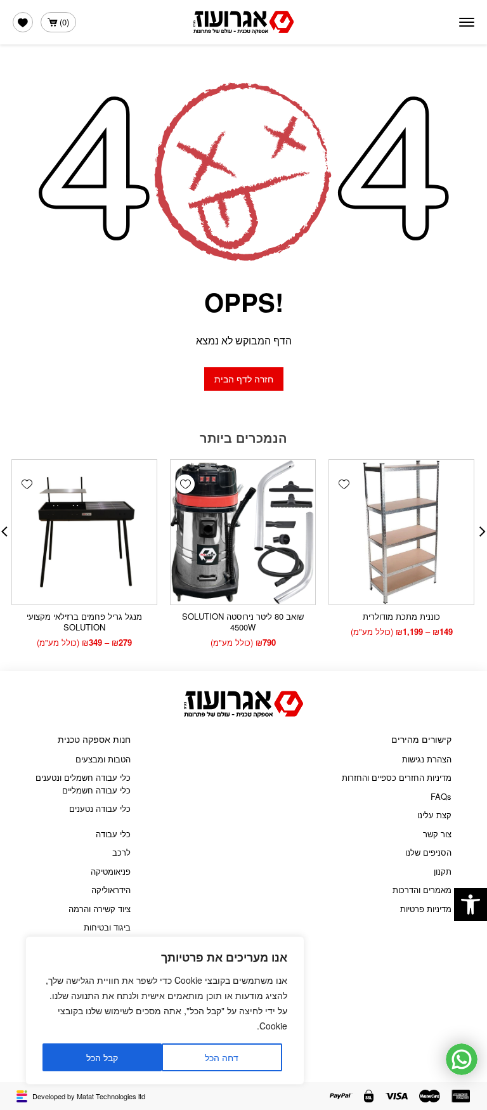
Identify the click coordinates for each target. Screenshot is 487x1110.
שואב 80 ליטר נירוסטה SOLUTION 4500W (243, 621)
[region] (164, 1010)
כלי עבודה (113, 834)
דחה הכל (221, 1057)
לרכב (121, 852)
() (64, 22)
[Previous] (482, 531)
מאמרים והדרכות (422, 890)
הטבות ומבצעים (103, 759)
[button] (470, 904)
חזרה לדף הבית (243, 378)
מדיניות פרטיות (425, 909)
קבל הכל (102, 1057)
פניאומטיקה (111, 871)
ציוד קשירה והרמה (99, 909)
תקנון (442, 871)
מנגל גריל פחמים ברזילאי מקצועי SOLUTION (84, 621)
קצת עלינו (434, 815)
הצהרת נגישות (426, 759)
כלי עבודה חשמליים (96, 790)
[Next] (4, 531)
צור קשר (437, 834)
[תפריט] (466, 22)
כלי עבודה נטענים (100, 808)
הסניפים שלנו (428, 852)
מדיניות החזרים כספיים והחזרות (396, 777)
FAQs (441, 796)
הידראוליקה (111, 890)
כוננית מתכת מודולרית (401, 616)
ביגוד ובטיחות (107, 927)
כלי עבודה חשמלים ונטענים (83, 777)
